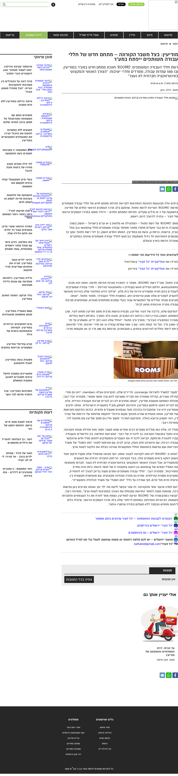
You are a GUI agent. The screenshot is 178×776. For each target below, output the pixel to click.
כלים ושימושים (104, 719)
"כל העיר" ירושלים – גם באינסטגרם (150, 533)
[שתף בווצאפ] (169, 189)
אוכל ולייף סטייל (89, 35)
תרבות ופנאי (60, 35)
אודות (121, 4)
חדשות (168, 35)
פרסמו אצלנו (136, 4)
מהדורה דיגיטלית (86, 4)
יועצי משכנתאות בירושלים (73, 733)
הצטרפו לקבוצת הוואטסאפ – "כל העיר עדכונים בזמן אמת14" (134, 518)
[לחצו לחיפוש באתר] (4, 4)
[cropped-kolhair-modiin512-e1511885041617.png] (163, 15)
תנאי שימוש (105, 727)
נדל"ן (132, 35)
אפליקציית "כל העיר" (151, 262)
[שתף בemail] (176, 540)
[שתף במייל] (162, 189)
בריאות (10, 35)
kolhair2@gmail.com (147, 544)
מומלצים (73, 719)
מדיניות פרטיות (104, 733)
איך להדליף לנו (106, 4)
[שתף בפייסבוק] (53, 5)
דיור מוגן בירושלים (73, 754)
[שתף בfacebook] (176, 525)
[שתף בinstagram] (176, 532)
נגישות (104, 744)
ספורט (114, 35)
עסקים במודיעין (73, 744)
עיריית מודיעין (73, 738)
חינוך (149, 35)
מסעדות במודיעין (73, 749)
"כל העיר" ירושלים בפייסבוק (154, 525)
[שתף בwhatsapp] (176, 518)
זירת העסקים (34, 35)
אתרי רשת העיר (73, 727)
